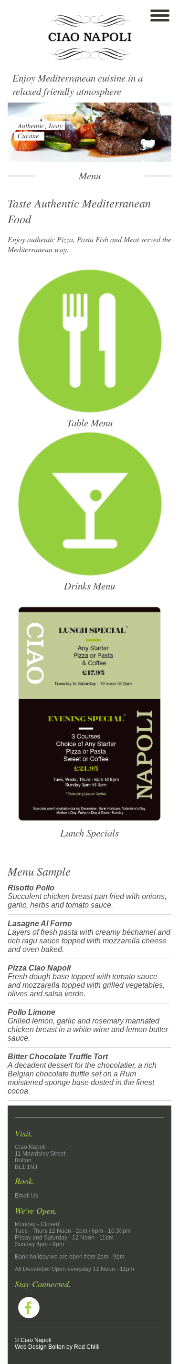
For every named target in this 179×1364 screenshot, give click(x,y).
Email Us (26, 1195)
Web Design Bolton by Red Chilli (57, 1346)
